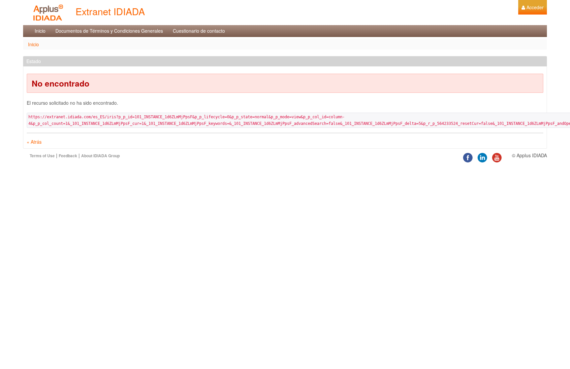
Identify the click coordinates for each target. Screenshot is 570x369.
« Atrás (34, 141)
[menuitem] (532, 7)
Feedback (68, 156)
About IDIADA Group (100, 156)
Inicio (33, 44)
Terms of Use (42, 156)
